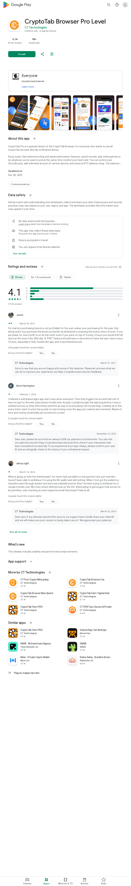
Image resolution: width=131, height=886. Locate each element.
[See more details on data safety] (20, 253)
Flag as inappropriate (23, 672)
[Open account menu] (125, 5)
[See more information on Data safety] (30, 195)
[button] (18, 112)
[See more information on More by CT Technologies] (50, 572)
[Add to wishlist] (52, 54)
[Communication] (20, 184)
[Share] (42, 54)
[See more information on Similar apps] (30, 623)
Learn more (28, 86)
